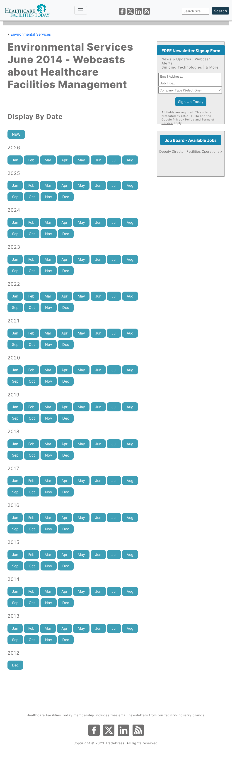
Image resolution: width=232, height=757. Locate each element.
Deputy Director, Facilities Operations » (190, 151)
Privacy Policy (183, 119)
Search (220, 11)
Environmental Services (31, 34)
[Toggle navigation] (80, 10)
